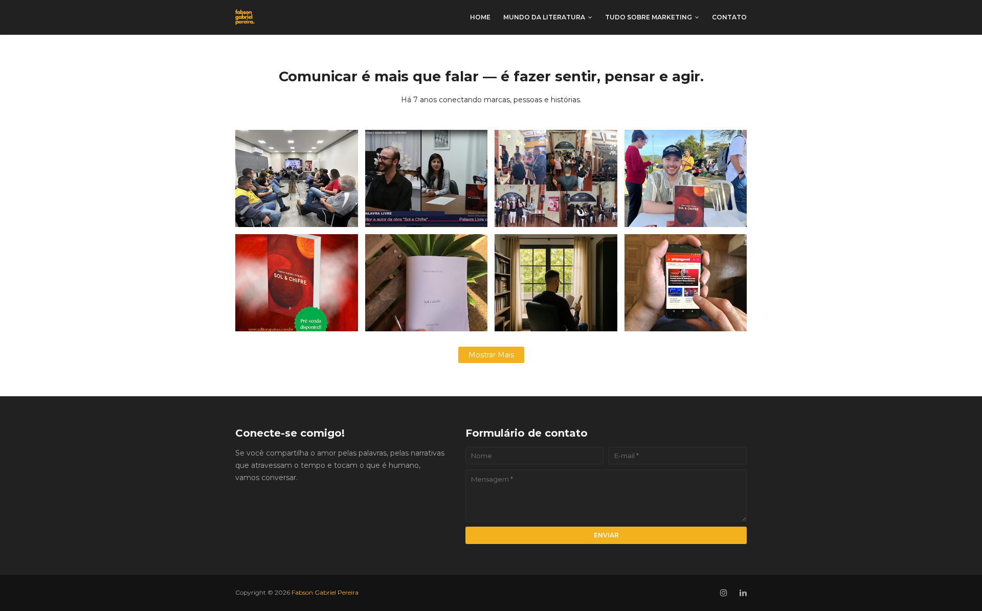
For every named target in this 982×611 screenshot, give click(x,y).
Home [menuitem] (480, 17)
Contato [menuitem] (729, 17)
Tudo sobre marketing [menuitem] (648, 17)
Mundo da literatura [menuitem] (544, 17)
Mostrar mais (491, 354)
